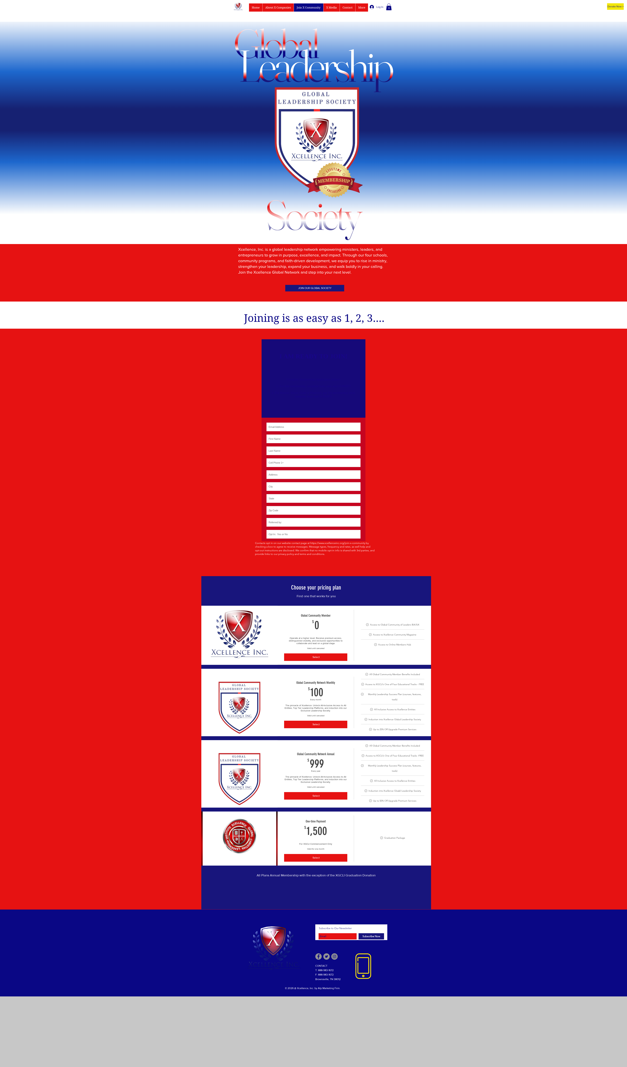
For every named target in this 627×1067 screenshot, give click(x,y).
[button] (389, 6)
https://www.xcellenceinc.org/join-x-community (337, 543)
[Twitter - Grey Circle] (326, 956)
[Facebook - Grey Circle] (318, 956)
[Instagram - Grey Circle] (334, 956)
